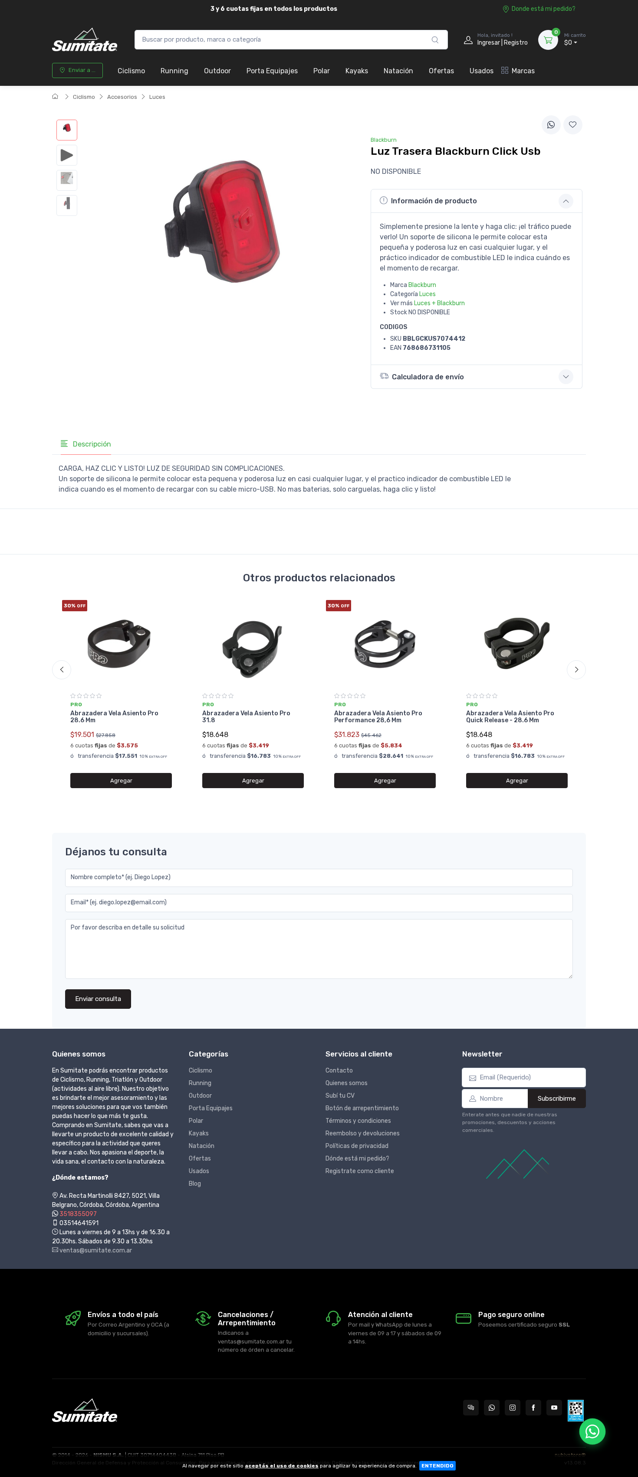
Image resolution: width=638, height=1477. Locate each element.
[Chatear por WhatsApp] (592, 1431)
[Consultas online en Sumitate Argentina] (471, 1407)
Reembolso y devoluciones (363, 1133)
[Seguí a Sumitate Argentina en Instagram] (512, 1407)
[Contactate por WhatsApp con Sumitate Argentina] (492, 1407)
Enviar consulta (98, 999)
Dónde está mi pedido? (357, 1158)
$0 (575, 40)
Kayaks (356, 71)
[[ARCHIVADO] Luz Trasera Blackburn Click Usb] (66, 130)
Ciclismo (131, 71)
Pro (76, 704)
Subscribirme (557, 1098)
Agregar (121, 780)
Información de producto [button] (434, 201)
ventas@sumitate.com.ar (95, 1250)
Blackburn (422, 285)
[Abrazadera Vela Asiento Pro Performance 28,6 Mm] (385, 643)
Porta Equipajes (272, 71)
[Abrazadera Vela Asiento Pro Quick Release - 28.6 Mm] (516, 643)
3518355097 (78, 1214)
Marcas (523, 71)
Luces (157, 97)
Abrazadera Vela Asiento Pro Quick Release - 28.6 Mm (510, 717)
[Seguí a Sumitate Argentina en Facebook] (533, 1407)
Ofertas (441, 71)
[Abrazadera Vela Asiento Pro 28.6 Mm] (121, 643)
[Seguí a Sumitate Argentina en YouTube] (554, 1407)
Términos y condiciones (358, 1121)
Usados (481, 71)
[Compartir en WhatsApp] (551, 124)
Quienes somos (347, 1083)
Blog (195, 1183)
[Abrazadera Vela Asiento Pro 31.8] (253, 643)
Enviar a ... (82, 70)
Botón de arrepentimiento (362, 1108)
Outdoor (217, 71)
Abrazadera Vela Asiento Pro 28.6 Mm (114, 717)
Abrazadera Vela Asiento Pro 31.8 (246, 717)
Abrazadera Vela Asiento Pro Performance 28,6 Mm (378, 717)
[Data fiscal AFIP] (576, 1411)
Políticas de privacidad (357, 1146)
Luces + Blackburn (439, 303)
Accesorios (122, 97)
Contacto (339, 1070)
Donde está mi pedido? (544, 9)
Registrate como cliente (360, 1171)
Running (174, 71)
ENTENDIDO (437, 1466)
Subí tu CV (340, 1095)
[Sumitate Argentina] (84, 39)
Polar (321, 71)
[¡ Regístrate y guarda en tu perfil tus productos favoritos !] (572, 124)
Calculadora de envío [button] (428, 377)
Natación (398, 71)
